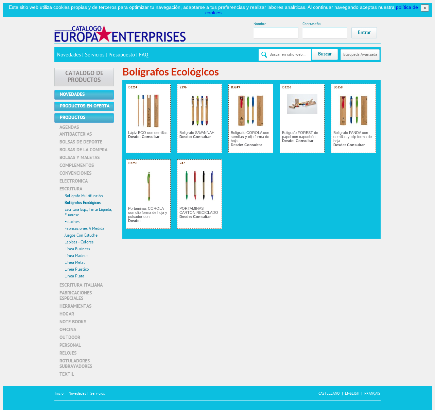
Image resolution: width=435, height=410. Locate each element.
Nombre (260, 24)
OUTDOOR (69, 338)
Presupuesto (121, 55)
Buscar (325, 54)
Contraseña (311, 24)
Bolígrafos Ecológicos (83, 203)
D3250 (132, 163)
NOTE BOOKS (72, 322)
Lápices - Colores (79, 242)
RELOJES (67, 353)
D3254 (132, 88)
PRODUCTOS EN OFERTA (84, 106)
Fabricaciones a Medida (84, 229)
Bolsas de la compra (83, 150)
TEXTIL (66, 374)
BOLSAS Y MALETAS (79, 158)
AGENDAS (69, 127)
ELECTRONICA (73, 181)
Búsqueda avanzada (360, 54)
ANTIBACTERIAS (75, 134)
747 (182, 163)
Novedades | (79, 393)
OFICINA (67, 330)
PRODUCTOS (72, 118)
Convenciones (75, 173)
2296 (183, 88)
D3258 (338, 88)
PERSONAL (70, 345)
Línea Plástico (77, 269)
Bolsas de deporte (80, 142)
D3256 (286, 88)
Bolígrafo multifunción (84, 196)
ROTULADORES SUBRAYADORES (75, 364)
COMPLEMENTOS (76, 166)
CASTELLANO (329, 393)
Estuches (72, 222)
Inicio (59, 393)
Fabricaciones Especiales (75, 296)
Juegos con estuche (81, 235)
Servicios (94, 55)
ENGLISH (352, 393)
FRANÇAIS (372, 393)
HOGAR (66, 314)
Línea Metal (75, 263)
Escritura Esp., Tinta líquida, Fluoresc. (88, 212)
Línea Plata (74, 276)
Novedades (69, 55)
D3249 (235, 88)
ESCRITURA (70, 189)
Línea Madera (76, 256)
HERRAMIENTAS (75, 306)
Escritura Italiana (81, 285)
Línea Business (77, 249)
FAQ (143, 55)
